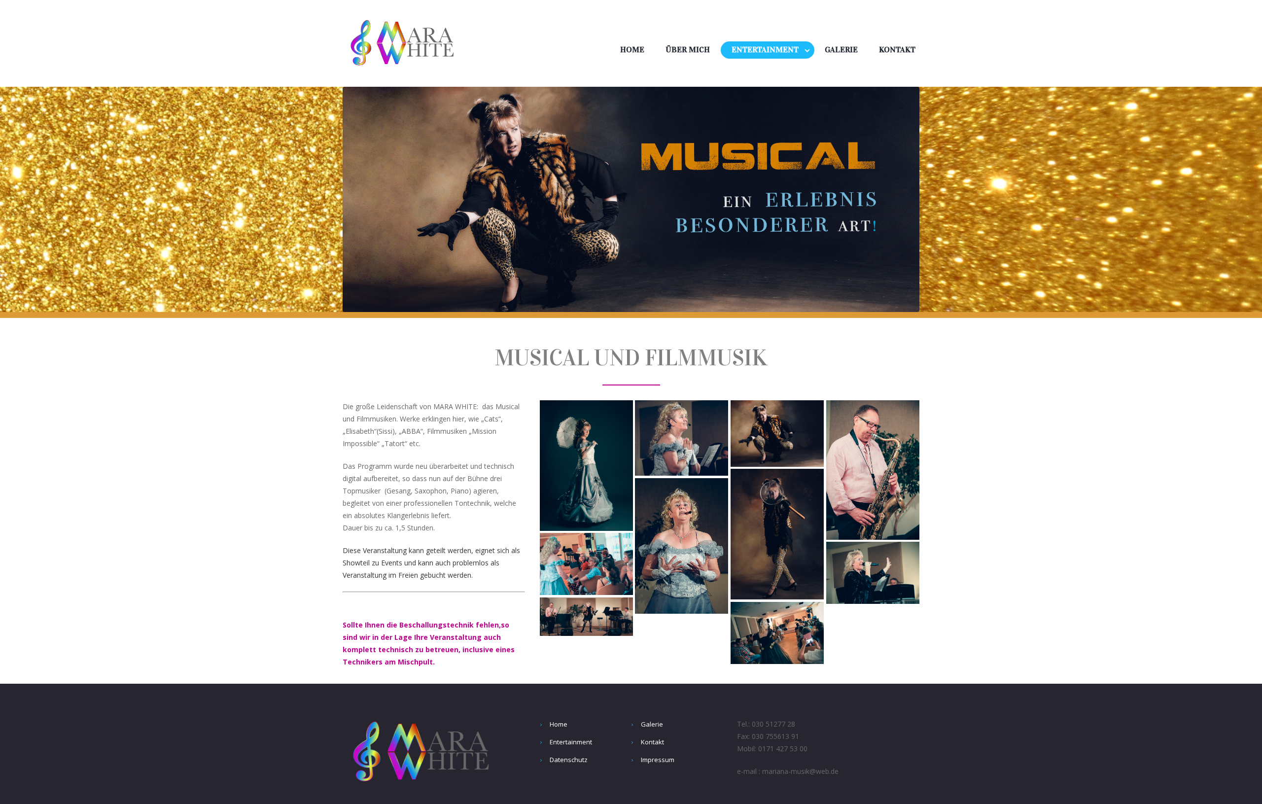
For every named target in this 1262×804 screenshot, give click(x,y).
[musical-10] (586, 564)
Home (632, 49)
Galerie (841, 49)
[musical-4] (872, 470)
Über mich (688, 49)
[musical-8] (681, 438)
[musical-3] (777, 433)
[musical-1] (586, 465)
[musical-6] (777, 633)
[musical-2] (777, 534)
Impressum (657, 759)
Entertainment (765, 49)
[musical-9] (681, 545)
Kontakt (897, 49)
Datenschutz (569, 759)
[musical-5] (872, 573)
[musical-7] (586, 616)
